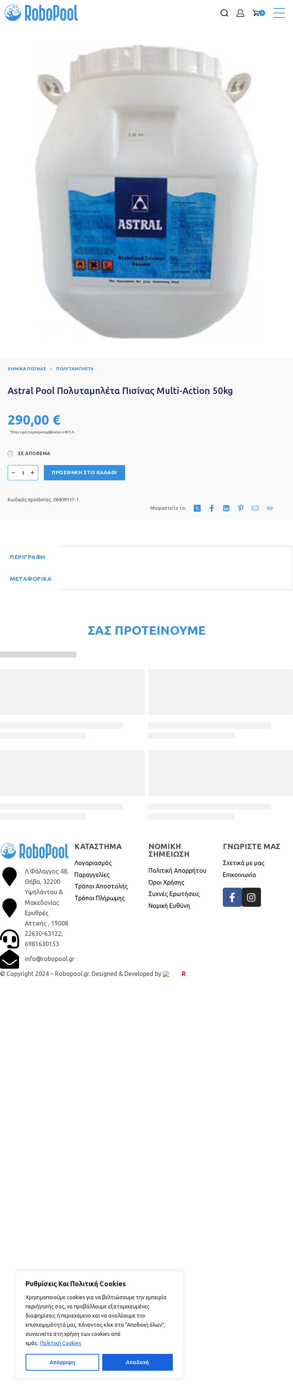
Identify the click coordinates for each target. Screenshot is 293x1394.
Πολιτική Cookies (60, 1343)
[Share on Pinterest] (240, 508)
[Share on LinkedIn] (226, 508)
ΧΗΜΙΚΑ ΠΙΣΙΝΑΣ (27, 368)
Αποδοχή (137, 1362)
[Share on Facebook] (211, 508)
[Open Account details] (240, 13)
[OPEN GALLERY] (146, 192)
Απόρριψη (62, 1362)
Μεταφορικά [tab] (31, 578)
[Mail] (255, 508)
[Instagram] (251, 897)
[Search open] (224, 13)
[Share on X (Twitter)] (197, 508)
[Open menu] (279, 13)
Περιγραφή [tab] (27, 557)
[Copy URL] (269, 508)
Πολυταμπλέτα (74, 368)
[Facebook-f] (232, 897)
